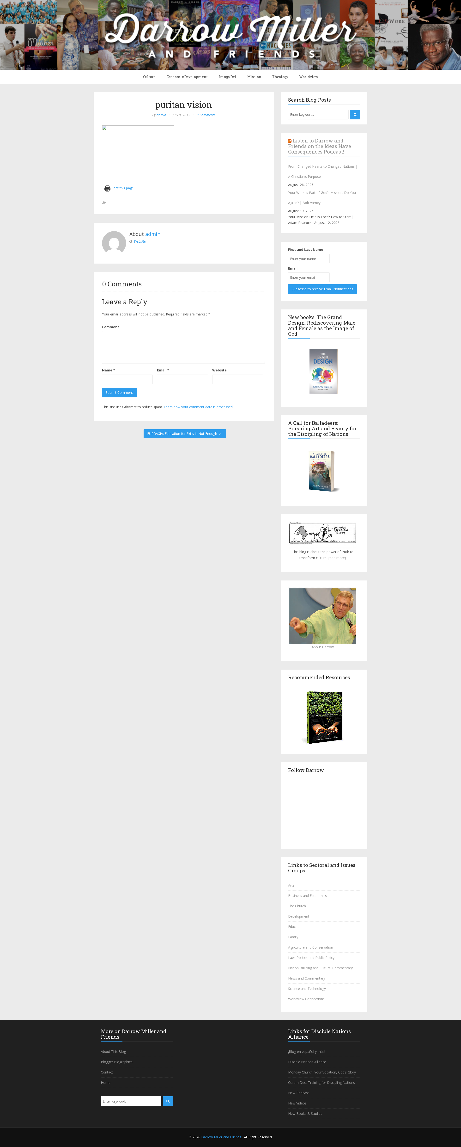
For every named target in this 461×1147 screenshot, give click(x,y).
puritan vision (183, 104)
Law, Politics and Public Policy (311, 957)
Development (298, 916)
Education (295, 926)
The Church (297, 906)
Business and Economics (307, 895)
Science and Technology (307, 988)
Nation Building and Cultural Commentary (320, 968)
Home (105, 1082)
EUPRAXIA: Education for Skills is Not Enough (182, 433)
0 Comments (206, 115)
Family (293, 937)
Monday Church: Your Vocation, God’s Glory (322, 1072)
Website (140, 241)
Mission (254, 76)
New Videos (297, 1103)
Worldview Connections (306, 999)
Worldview (308, 76)
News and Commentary (306, 978)
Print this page (122, 188)
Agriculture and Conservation (310, 947)
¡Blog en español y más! (306, 1051)
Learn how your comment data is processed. (198, 407)
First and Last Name (305, 249)
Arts (291, 885)
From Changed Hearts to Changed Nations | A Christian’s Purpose (323, 171)
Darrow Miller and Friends (221, 1137)
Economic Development (187, 76)
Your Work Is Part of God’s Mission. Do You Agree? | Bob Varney (322, 197)
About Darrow (323, 647)
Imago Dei (227, 76)
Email (163, 370)
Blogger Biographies (117, 1062)
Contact (107, 1072)
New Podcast (298, 1093)
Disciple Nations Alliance (307, 1062)
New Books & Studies (305, 1113)
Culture (149, 76)
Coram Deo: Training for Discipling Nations (321, 1082)
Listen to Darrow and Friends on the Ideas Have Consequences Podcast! (319, 146)
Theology (280, 76)
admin (161, 115)
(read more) (337, 557)
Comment (110, 327)
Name (108, 370)
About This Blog (113, 1051)
